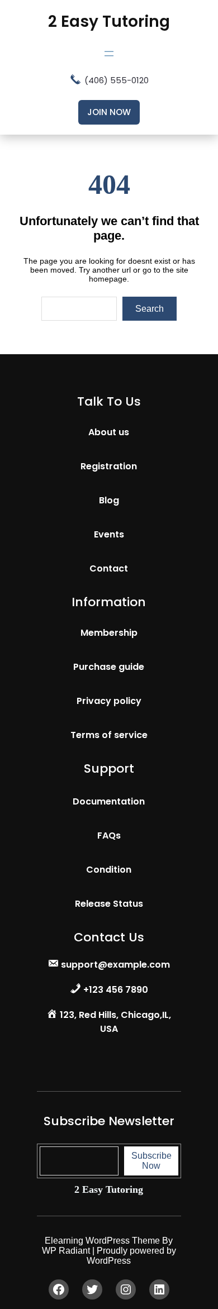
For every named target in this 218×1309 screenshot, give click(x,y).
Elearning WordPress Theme (103, 1240)
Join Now (109, 112)
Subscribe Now (151, 1160)
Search (149, 308)
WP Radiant (66, 1250)
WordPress (109, 1260)
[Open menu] (109, 53)
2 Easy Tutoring (109, 21)
